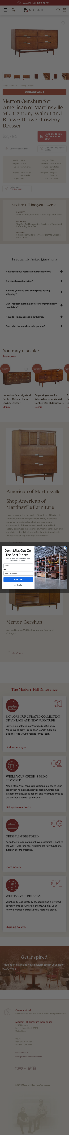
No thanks (18, 585)
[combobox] (17, 573)
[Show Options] (31, 573)
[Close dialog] (65, 547)
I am (5, 570)
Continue (18, 579)
